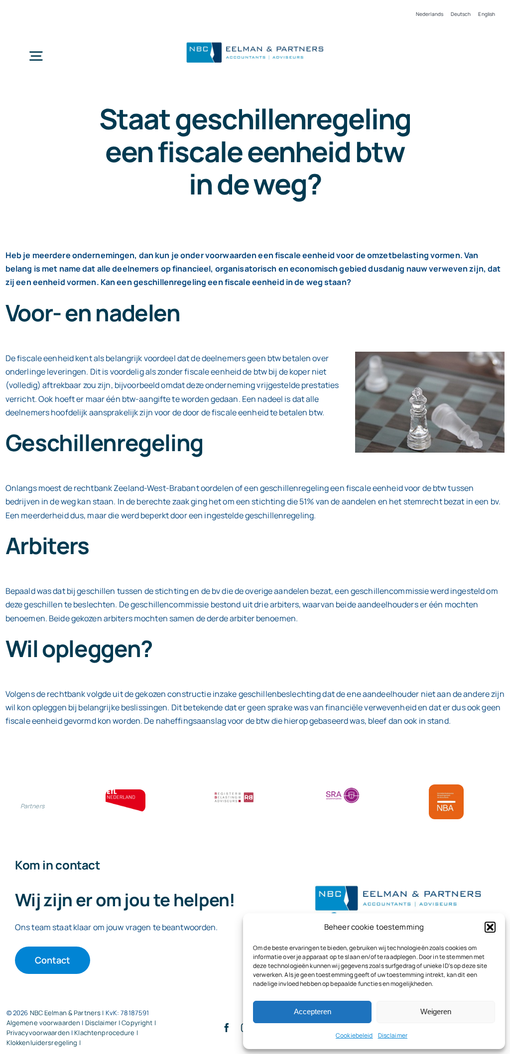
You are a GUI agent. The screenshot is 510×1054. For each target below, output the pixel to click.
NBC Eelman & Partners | (68, 1012)
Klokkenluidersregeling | (43, 1042)
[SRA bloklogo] (343, 788)
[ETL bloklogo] (125, 793)
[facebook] (226, 1027)
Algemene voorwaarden (43, 1022)
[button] (490, 927)
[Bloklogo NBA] (446, 788)
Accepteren (312, 1011)
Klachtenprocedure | (105, 1032)
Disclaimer (392, 1035)
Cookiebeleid (354, 1035)
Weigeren (435, 1011)
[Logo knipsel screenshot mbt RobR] (255, 42)
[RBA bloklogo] (234, 793)
